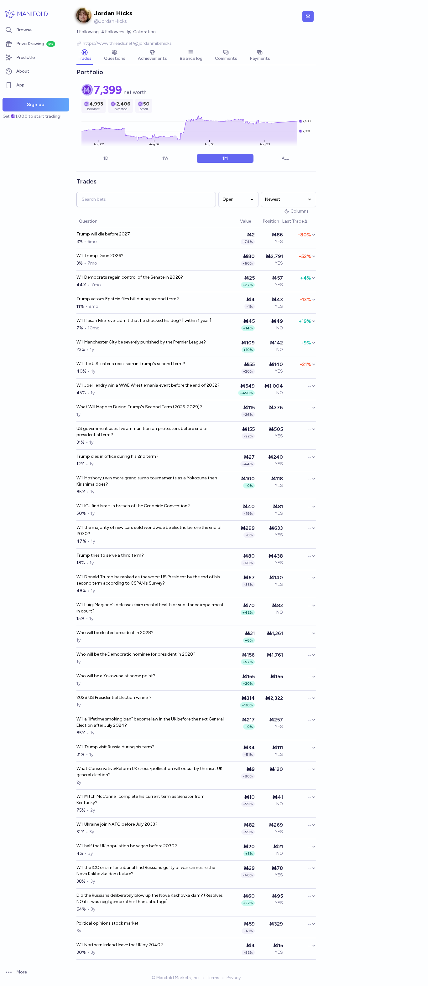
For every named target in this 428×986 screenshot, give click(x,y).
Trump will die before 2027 (103, 234)
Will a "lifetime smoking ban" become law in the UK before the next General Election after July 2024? (150, 722)
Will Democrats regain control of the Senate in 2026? (129, 277)
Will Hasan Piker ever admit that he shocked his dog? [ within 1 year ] (143, 320)
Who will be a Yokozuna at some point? (115, 676)
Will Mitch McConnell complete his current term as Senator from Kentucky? (140, 799)
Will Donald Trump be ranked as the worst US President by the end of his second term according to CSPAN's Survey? (148, 580)
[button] (237, 221)
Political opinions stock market (107, 923)
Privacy (234, 977)
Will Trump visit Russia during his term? (115, 747)
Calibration (144, 31)
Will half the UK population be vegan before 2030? (126, 846)
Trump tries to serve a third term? (110, 555)
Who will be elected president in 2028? (115, 632)
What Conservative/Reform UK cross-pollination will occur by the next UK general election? (149, 771)
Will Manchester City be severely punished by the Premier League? (141, 342)
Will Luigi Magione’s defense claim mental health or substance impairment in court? (150, 608)
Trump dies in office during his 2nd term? (117, 456)
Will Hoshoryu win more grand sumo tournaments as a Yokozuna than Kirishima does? (146, 481)
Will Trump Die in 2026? (99, 255)
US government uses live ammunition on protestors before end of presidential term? (142, 431)
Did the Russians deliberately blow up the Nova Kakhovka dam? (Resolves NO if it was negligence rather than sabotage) (149, 898)
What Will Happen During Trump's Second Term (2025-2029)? (139, 407)
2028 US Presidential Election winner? (114, 697)
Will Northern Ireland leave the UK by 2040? (119, 944)
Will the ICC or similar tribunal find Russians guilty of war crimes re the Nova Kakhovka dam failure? (145, 870)
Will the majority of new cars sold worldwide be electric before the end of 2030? (149, 530)
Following (87, 31)
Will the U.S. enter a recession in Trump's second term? (130, 363)
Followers (112, 31)
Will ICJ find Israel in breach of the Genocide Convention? (133, 505)
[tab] (84, 56)
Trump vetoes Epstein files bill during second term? (127, 299)
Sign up (35, 104)
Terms (213, 977)
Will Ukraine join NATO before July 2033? (117, 824)
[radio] (106, 158)
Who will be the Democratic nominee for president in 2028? (136, 654)
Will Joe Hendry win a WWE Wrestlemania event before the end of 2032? (148, 385)
